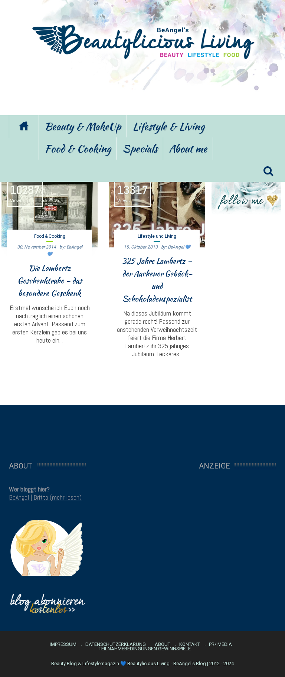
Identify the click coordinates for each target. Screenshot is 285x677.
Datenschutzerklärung (115, 644)
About (162, 644)
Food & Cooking (78, 148)
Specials (139, 148)
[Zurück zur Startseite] (24, 126)
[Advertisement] (142, 86)
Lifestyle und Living (157, 236)
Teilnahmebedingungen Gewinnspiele (145, 649)
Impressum (63, 644)
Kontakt (189, 644)
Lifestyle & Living (168, 126)
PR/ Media (220, 644)
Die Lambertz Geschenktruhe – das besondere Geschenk (49, 281)
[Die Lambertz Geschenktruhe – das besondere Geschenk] (49, 211)
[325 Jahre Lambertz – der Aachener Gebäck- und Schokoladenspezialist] (157, 211)
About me (188, 148)
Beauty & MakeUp (83, 126)
